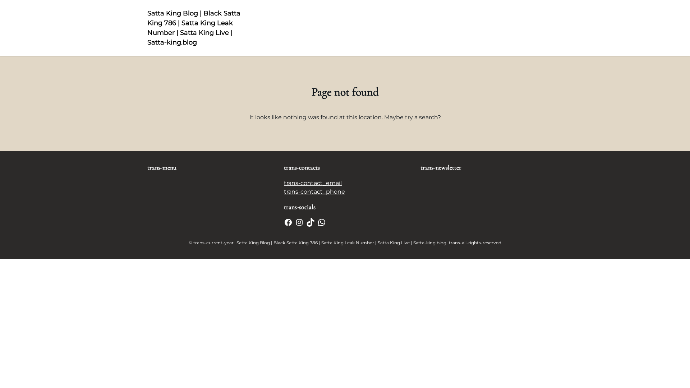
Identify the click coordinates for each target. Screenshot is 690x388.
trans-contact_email (313, 183)
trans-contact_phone (314, 191)
